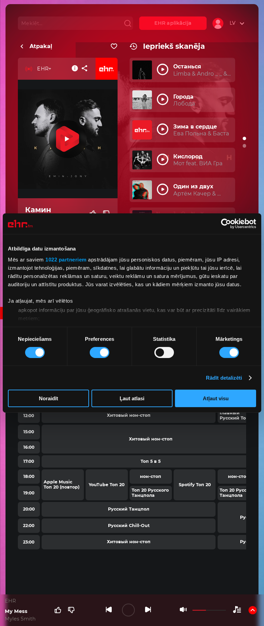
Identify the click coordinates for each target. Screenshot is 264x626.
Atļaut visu (216, 398)
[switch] (99, 352)
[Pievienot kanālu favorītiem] (114, 46)
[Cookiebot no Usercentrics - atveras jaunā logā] (226, 224)
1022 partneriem (66, 259)
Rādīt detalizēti (224, 378)
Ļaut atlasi (132, 398)
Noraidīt (48, 398)
